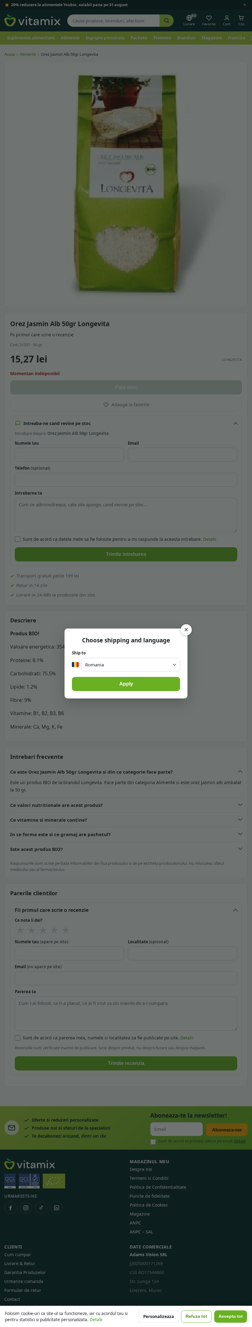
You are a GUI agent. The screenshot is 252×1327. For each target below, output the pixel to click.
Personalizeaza (158, 1316)
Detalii (96, 1319)
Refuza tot (196, 1316)
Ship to (79, 653)
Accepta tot (231, 1316)
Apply (126, 683)
